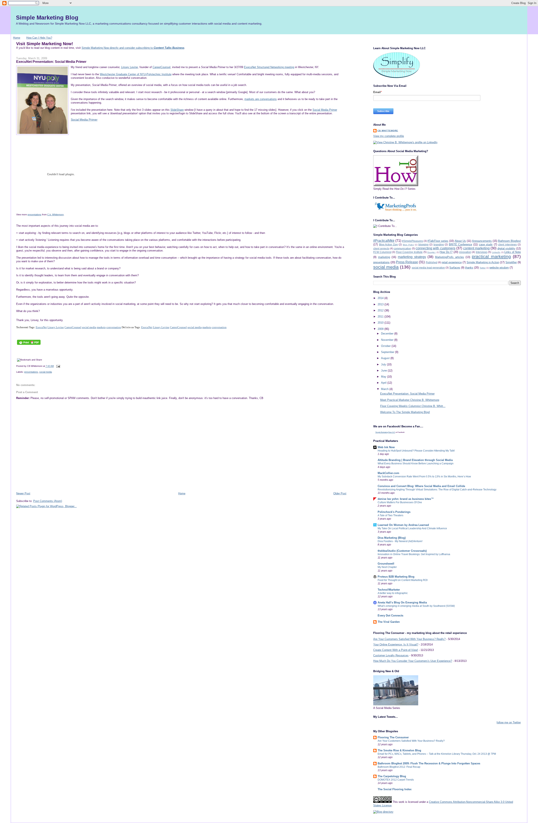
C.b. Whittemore (55, 214)
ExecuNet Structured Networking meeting (269, 67)
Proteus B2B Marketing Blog (396, 576)
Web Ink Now (386, 447)
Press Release (407, 262)
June (384, 370)
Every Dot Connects (390, 615)
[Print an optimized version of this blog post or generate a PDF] (28, 345)
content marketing (476, 248)
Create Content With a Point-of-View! (395, 650)
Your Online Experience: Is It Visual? (395, 644)
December (387, 333)
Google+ (431, 252)
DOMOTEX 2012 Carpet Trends (396, 779)
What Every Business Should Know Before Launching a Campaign (416, 463)
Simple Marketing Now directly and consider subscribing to (133, 47)
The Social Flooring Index (394, 789)
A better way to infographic (393, 593)
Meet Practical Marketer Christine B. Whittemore (409, 400)
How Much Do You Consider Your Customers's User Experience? (412, 660)
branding (439, 244)
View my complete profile (388, 136)
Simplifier (511, 262)
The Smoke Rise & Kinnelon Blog (399, 750)
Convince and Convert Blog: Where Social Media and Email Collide (421, 486)
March (385, 389)
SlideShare (177, 109)
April (384, 382)
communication (402, 248)
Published (431, 262)
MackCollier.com (388, 473)
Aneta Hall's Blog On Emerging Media (402, 602)
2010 (381, 322)
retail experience (452, 262)
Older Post (339, 493)
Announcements (482, 240)
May (384, 376)
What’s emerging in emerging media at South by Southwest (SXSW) (416, 605)
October (386, 346)
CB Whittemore (387, 130)
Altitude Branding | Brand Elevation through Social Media (415, 460)
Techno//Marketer (389, 589)
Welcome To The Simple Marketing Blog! (405, 412)
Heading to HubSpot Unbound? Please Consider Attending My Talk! (416, 450)
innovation (465, 252)
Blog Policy (408, 245)
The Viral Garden (389, 621)
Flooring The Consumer (393, 737)
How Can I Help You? (39, 37)
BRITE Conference (460, 244)
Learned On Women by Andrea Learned (403, 525)
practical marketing (491, 256)
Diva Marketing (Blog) (392, 537)
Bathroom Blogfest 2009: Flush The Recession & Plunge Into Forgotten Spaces (429, 763)
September (388, 352)
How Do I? (446, 252)
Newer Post (23, 493)
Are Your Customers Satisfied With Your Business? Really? (409, 639)
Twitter (483, 268)
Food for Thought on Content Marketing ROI (402, 580)
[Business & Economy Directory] (383, 811)
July (384, 364)
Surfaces (454, 267)
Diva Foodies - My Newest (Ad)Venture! (400, 541)
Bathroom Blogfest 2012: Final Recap (399, 766)
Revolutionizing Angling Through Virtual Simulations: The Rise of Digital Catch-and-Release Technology (437, 489)
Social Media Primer (325, 109)
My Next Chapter (387, 567)
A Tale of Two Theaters (390, 515)
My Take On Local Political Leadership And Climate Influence (412, 528)
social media (89, 327)
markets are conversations (260, 99)
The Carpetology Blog (392, 776)
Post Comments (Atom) (47, 501)
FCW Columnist (382, 252)
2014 (381, 298)
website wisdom (499, 267)
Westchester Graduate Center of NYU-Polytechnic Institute (135, 74)
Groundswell (386, 563)
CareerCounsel (161, 67)
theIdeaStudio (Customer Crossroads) (402, 550)
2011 (381, 316)
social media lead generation (428, 267)
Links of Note (512, 252)
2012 (381, 310)
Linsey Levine (129, 67)
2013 (381, 304)
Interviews (481, 252)
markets (101, 327)
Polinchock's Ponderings (394, 512)
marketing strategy (412, 257)
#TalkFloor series (437, 240)
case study (486, 244)
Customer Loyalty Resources (391, 655)
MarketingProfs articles (449, 257)
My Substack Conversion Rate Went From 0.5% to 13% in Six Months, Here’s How (424, 476)
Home (16, 37)
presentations (34, 214)
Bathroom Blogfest (509, 240)
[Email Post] (57, 366)
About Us (460, 240)
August (385, 358)
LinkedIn (496, 252)
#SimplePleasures (412, 241)
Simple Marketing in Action (483, 262)
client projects (381, 248)
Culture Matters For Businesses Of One (400, 502)
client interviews (507, 244)
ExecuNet (41, 327)
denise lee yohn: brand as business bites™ (406, 498)
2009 (381, 329)
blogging (423, 244)
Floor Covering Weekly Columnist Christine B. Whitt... (413, 406)
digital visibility (506, 248)
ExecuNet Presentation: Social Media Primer (51, 61)
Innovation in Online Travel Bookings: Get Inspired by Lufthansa (414, 554)
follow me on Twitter (509, 722)
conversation (113, 327)
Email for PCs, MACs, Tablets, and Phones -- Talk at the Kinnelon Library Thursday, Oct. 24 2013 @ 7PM (437, 753)
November (387, 339)
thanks (469, 267)
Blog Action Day (388, 244)
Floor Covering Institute (409, 252)
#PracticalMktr (383, 240)
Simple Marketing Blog (47, 17)
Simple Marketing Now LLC (385, 432)
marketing (384, 257)
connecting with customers (435, 248)
